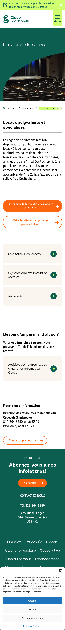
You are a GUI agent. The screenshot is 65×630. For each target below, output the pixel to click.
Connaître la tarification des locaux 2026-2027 (31, 206)
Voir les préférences (32, 618)
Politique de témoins (31, 626)
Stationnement (47, 559)
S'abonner (30, 483)
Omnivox (14, 542)
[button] (60, 571)
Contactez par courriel (23, 440)
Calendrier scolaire (20, 550)
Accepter (32, 600)
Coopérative (50, 550)
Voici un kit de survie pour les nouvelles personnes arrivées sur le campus (31, 5)
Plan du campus (18, 559)
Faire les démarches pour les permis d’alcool (30, 222)
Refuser (32, 609)
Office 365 (33, 542)
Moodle (52, 542)
